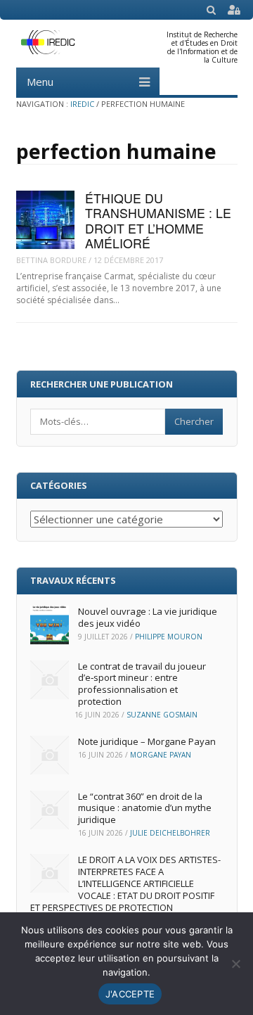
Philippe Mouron (168, 636)
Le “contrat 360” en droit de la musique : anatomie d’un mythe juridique (145, 808)
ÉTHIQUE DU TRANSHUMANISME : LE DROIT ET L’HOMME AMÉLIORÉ (158, 220)
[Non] (235, 964)
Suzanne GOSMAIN (161, 715)
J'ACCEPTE (130, 994)
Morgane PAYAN (160, 755)
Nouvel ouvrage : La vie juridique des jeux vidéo (147, 617)
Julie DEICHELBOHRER (170, 833)
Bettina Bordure (51, 260)
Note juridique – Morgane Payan (147, 741)
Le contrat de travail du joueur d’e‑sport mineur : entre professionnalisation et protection (142, 684)
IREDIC (82, 103)
